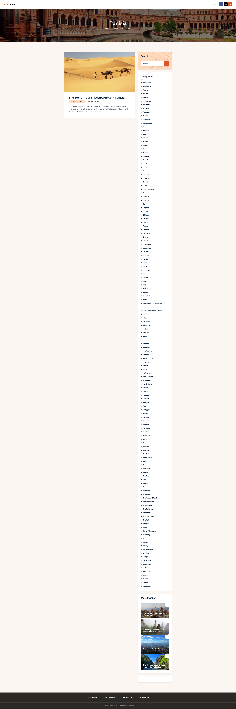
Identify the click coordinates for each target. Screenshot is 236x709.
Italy (144, 285)
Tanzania (146, 487)
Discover (146, 197)
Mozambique (148, 358)
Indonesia (146, 270)
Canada (146, 160)
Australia (146, 112)
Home (107, 29)
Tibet (145, 527)
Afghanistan (147, 86)
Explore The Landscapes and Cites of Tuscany (154, 614)
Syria (145, 480)
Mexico (145, 340)
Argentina (146, 105)
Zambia (146, 582)
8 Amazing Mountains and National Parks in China (153, 631)
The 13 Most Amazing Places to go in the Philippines (154, 666)
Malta (145, 336)
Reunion (146, 424)
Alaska (145, 90)
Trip (144, 538)
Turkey (145, 546)
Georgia (146, 230)
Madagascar (147, 325)
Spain (145, 461)
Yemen (145, 579)
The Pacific (147, 513)
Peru (144, 406)
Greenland (147, 244)
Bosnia (145, 145)
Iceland (146, 263)
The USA (146, 524)
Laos (144, 307)
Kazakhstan (147, 296)
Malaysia (146, 333)
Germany (146, 233)
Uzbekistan (147, 560)
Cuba (145, 186)
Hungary (146, 259)
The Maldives (148, 509)
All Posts (114, 29)
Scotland (146, 439)
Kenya (145, 299)
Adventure (73, 101)
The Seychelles (148, 516)
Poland (145, 413)
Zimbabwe (147, 586)
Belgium (146, 130)
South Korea (147, 457)
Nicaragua (147, 380)
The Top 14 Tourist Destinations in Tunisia (97, 97)
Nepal (145, 369)
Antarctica (147, 101)
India (145, 266)
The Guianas (147, 505)
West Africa (147, 571)
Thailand (146, 490)
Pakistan (146, 395)
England (146, 208)
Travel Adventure (149, 531)
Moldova (146, 344)
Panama (146, 399)
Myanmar (146, 362)
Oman (145, 391)
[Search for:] (155, 63)
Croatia (146, 182)
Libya (145, 318)
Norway (146, 388)
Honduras (146, 255)
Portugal (146, 417)
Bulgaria (146, 156)
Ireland (145, 277)
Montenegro (147, 351)
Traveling (146, 535)
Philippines (147, 410)
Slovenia (146, 450)
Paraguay (146, 402)
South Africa (147, 454)
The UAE (146, 520)
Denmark (146, 193)
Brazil (145, 149)
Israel (145, 281)
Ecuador (146, 200)
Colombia (146, 174)
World (122, 29)
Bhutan (145, 138)
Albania (146, 94)
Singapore (147, 443)
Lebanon (146, 314)
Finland (146, 222)
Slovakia (146, 446)
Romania (146, 428)
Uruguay (146, 557)
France (145, 226)
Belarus (146, 127)
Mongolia (146, 347)
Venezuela (147, 564)
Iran (144, 274)
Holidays (146, 252)
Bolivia (145, 141)
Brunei (145, 152)
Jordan (145, 292)
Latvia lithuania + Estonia (152, 310)
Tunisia (82, 101)
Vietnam (146, 568)
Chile (145, 163)
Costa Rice (147, 178)
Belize (145, 134)
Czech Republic (149, 189)
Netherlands (147, 373)
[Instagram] (230, 4)
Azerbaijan (147, 119)
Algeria (145, 97)
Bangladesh (147, 123)
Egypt (145, 204)
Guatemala (147, 248)
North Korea (147, 384)
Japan (145, 288)
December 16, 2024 (94, 101)
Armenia (146, 108)
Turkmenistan (148, 549)
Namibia (146, 366)
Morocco (146, 355)
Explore (146, 219)
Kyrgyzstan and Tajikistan (152, 303)
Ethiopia (146, 215)
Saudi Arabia (147, 435)
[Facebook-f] (221, 4)
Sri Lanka (146, 468)
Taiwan (145, 483)
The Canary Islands (150, 498)
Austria (145, 116)
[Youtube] (226, 4)
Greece (145, 237)
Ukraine (146, 553)
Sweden (146, 476)
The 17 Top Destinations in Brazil (153, 650)
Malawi (145, 329)
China (145, 167)
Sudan (145, 472)
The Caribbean (148, 502)
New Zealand (148, 377)
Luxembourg (147, 321)
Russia (145, 432)
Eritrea (145, 211)
